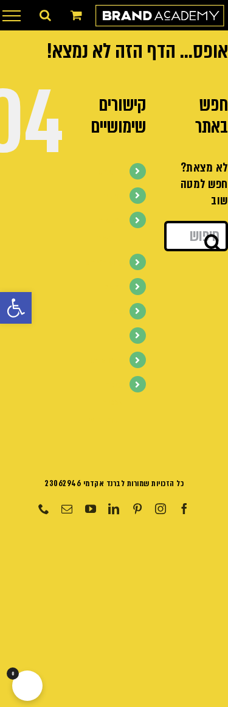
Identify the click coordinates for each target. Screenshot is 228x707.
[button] (16, 308)
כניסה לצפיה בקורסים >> (105, 402)
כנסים (114, 336)
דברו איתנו (106, 360)
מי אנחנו (110, 172)
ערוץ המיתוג (104, 262)
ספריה (113, 312)
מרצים (113, 287)
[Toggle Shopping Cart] (77, 15)
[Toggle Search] (46, 15)
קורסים (112, 196)
